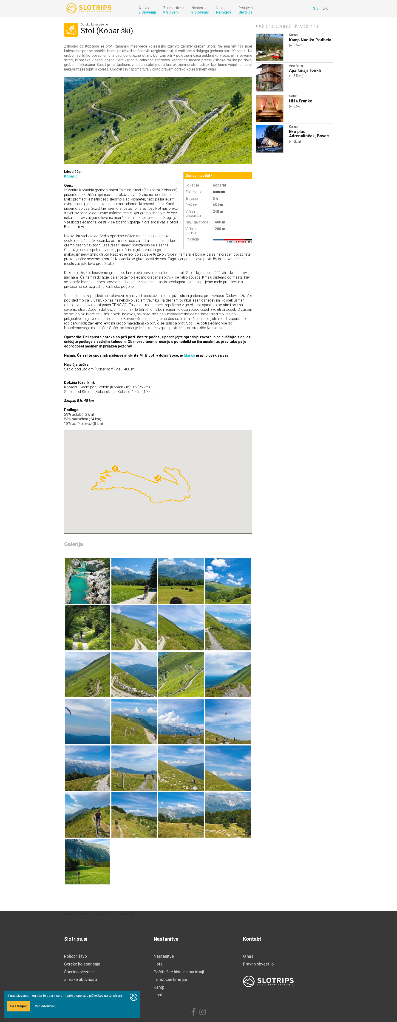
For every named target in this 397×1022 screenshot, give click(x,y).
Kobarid (70, 176)
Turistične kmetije (170, 979)
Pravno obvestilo (258, 964)
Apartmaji (296, 66)
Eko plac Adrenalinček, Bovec (309, 133)
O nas (248, 956)
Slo (316, 8)
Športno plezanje (79, 972)
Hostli (159, 995)
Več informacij (45, 1006)
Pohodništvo (75, 956)
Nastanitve (164, 956)
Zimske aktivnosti (80, 979)
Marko (189, 355)
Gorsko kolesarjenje (94, 24)
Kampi (293, 35)
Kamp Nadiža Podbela (310, 39)
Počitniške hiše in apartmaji (179, 972)
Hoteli (159, 964)
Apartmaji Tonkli (305, 70)
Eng (325, 8)
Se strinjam (19, 1006)
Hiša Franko (300, 101)
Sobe (293, 96)
